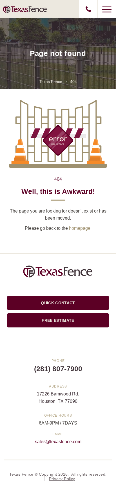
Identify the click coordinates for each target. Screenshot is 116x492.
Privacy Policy (62, 478)
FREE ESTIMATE (58, 320)
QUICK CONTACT (58, 303)
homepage (79, 228)
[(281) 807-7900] (88, 9)
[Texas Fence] (25, 8)
